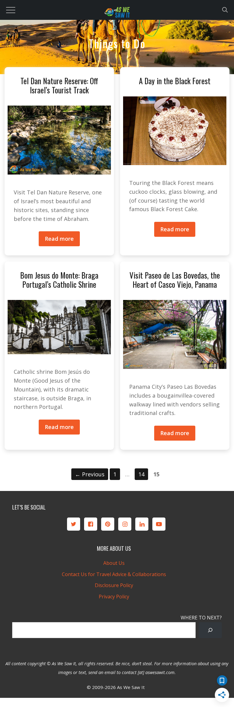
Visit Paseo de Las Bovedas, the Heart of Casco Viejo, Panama (174, 279)
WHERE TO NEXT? (201, 617)
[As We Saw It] (117, 13)
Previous (90, 474)
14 (143, 474)
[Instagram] (124, 524)
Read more (59, 238)
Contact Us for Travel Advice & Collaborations (114, 574)
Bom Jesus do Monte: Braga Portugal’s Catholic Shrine (59, 279)
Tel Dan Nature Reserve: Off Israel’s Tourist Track (59, 85)
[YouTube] (158, 524)
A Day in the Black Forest (175, 80)
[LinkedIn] (141, 524)
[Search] (210, 630)
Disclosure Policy (114, 585)
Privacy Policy (114, 596)
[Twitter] (73, 524)
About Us (114, 563)
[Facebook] (90, 524)
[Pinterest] (107, 524)
